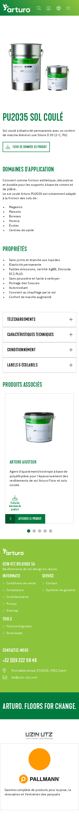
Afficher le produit (30, 519)
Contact (51, 583)
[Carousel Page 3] (39, 531)
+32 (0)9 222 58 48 (20, 660)
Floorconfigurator (19, 626)
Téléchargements (21, 319)
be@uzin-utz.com (24, 677)
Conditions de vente (21, 583)
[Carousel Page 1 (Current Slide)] (28, 531)
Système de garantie (61, 590)
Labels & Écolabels (22, 365)
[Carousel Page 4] (45, 531)
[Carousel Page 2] (34, 531)
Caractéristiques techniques (30, 335)
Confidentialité (17, 597)
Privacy (11, 603)
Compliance (15, 590)
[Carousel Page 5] (50, 531)
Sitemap (12, 610)
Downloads (14, 633)
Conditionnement (21, 350)
